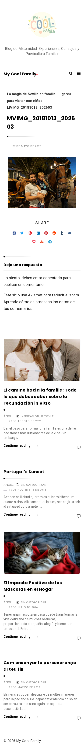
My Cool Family (20, 74)
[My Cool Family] (42, 25)
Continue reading (17, 445)
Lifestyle (46, 416)
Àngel (9, 416)
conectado (52, 277)
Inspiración (30, 416)
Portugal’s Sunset (24, 472)
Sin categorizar (33, 484)
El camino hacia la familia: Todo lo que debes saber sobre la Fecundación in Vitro (40, 396)
